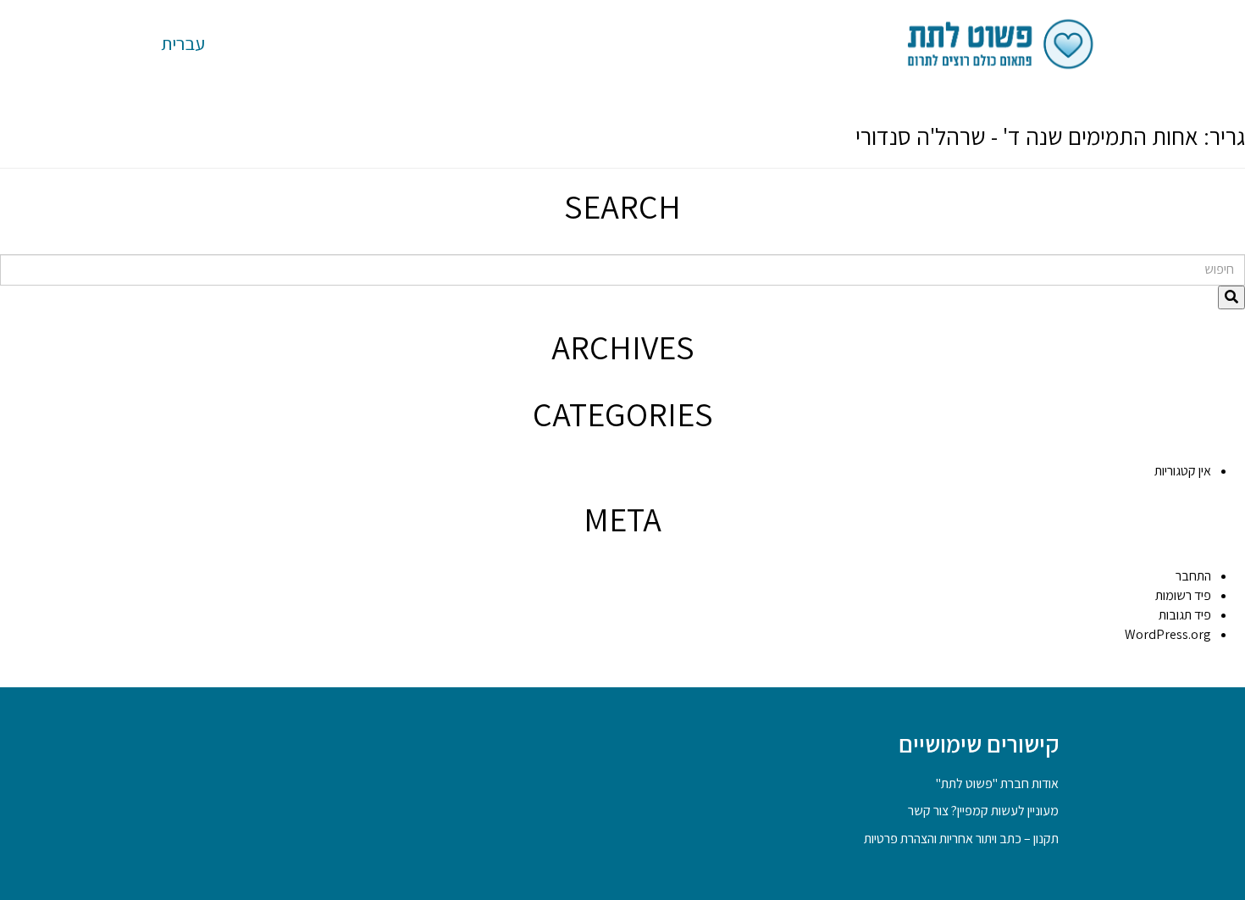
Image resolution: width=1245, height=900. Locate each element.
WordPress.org (1168, 634)
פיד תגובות (1185, 615)
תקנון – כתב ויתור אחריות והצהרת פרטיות (961, 838)
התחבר (1193, 576)
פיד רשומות (1183, 595)
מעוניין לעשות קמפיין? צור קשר (983, 810)
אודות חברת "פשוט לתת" (997, 783)
